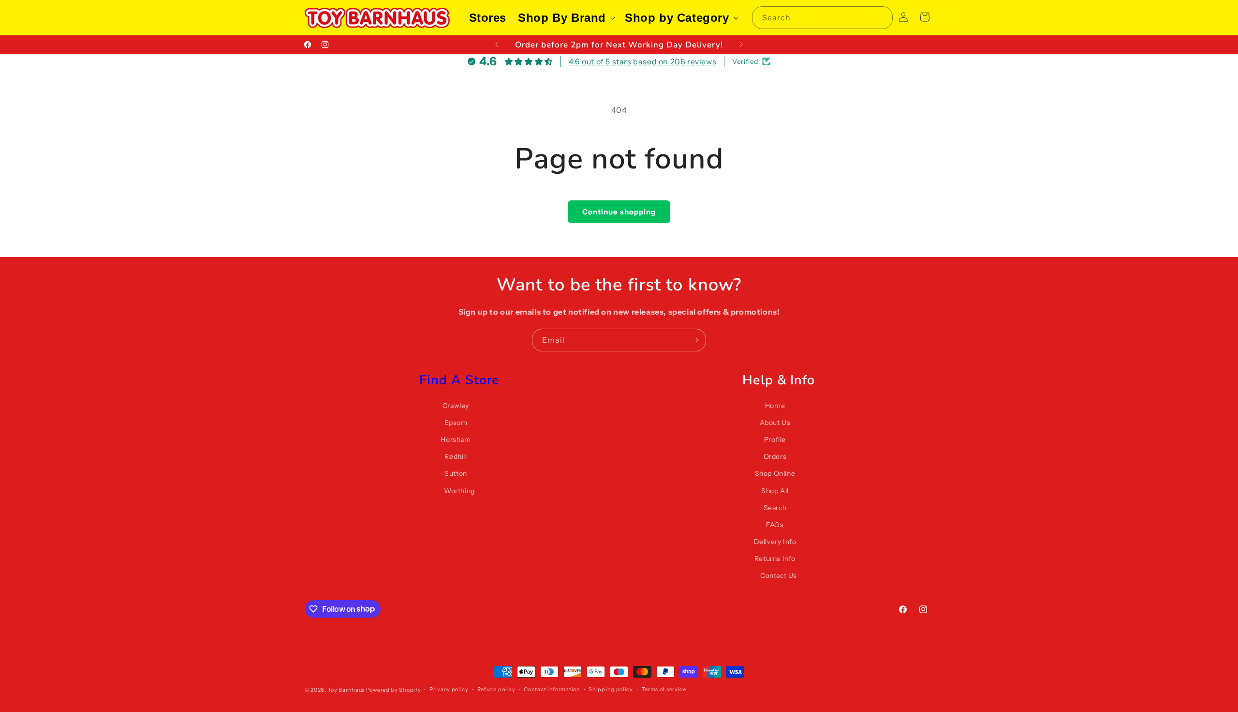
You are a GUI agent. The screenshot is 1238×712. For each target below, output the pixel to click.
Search (775, 507)
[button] (565, 17)
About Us (775, 422)
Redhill (455, 456)
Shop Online (775, 473)
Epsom (456, 422)
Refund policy (496, 689)
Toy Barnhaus (346, 689)
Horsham (456, 439)
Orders (775, 456)
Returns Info (775, 558)
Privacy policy (449, 689)
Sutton (455, 473)
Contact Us (778, 575)
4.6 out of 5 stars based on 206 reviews (642, 61)
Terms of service (664, 689)
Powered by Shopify (393, 689)
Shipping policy (611, 689)
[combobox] (822, 18)
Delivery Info (775, 541)
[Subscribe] (695, 340)
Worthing (459, 490)
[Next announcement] (741, 44)
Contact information (552, 689)
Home (775, 405)
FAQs (774, 524)
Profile (775, 439)
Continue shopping (619, 211)
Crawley (455, 405)
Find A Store (459, 380)
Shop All (775, 490)
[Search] (881, 17)
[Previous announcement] (496, 44)
